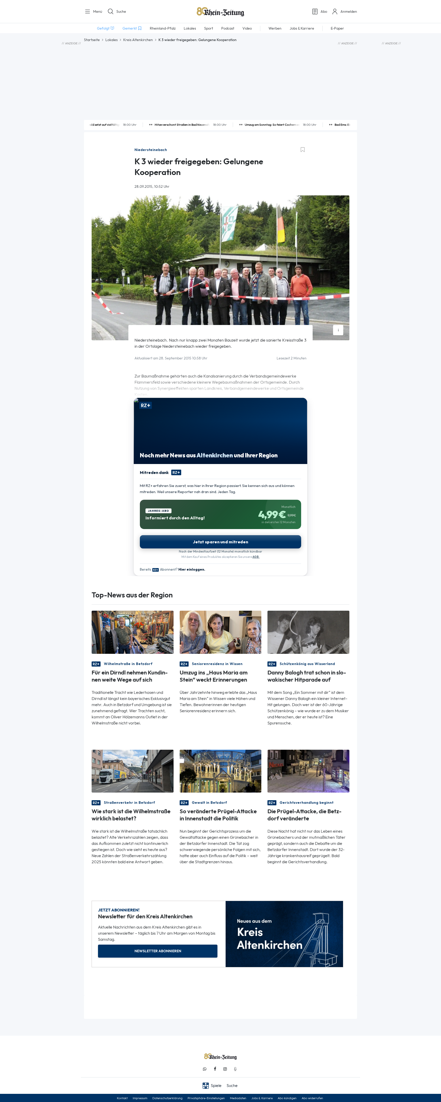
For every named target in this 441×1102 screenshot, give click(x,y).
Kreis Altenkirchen (138, 39)
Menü (97, 11)
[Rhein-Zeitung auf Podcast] (235, 1069)
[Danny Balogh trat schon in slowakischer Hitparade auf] (308, 631)
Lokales (111, 39)
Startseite (92, 39)
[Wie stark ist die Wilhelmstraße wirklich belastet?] (133, 770)
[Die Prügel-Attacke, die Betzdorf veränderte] (308, 770)
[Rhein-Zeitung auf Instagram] (225, 1069)
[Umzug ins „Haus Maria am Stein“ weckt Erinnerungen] (221, 631)
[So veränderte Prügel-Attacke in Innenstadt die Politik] (221, 770)
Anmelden (348, 11)
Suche (121, 11)
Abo (324, 11)
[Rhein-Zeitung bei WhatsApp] (204, 1069)
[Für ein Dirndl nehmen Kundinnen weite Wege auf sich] (133, 631)
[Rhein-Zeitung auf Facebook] (214, 1069)
